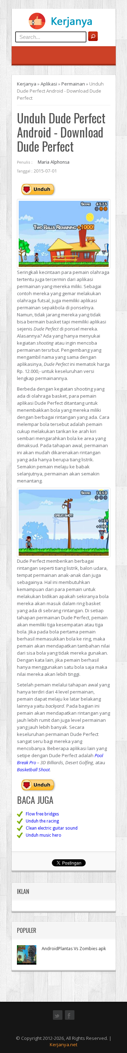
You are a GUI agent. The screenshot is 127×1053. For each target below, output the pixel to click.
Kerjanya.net (63, 1044)
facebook (69, 1019)
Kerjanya (26, 84)
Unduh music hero (43, 835)
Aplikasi (49, 84)
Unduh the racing (42, 821)
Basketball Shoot (33, 769)
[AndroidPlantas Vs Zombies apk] (26, 955)
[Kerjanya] (63, 28)
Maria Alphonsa (53, 162)
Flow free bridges (42, 814)
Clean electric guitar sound (52, 828)
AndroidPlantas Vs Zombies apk (74, 948)
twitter (57, 1019)
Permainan (73, 84)
